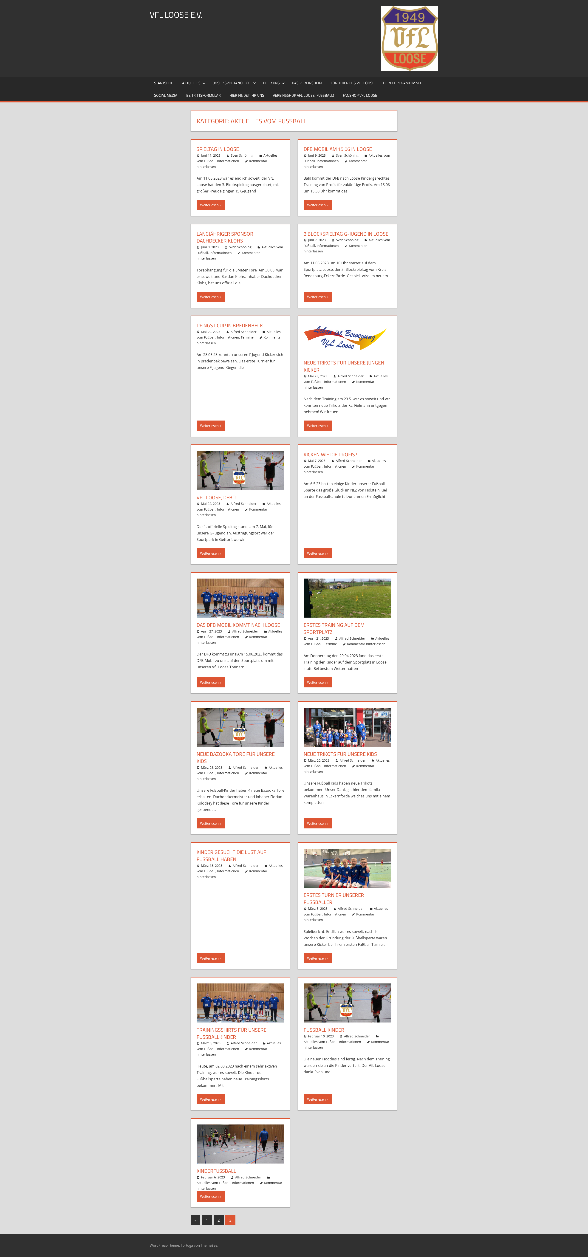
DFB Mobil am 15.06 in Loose (338, 149)
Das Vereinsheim (307, 83)
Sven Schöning (242, 155)
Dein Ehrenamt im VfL (402, 83)
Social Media (165, 95)
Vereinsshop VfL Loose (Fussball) (303, 95)
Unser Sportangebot (231, 83)
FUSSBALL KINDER (324, 1030)
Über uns (271, 83)
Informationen (228, 161)
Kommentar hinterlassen (366, 644)
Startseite (163, 83)
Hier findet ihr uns (246, 95)
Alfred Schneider (244, 332)
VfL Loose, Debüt (217, 497)
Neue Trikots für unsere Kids (340, 754)
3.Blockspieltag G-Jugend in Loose (346, 234)
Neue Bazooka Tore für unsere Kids (236, 757)
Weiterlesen (209, 205)
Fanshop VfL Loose (360, 95)
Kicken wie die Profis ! (330, 454)
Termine (247, 337)
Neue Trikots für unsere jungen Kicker (344, 366)
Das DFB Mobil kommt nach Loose (238, 625)
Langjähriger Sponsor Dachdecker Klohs (225, 237)
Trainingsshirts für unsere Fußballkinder (231, 1033)
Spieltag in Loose (218, 149)
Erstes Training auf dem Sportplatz (334, 628)
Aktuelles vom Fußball (320, 1041)
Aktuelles (191, 83)
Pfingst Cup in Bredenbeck (230, 325)
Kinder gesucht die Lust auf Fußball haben (231, 855)
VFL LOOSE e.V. (176, 14)
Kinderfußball (216, 1171)
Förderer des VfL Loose (352, 83)
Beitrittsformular (203, 95)
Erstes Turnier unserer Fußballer (334, 898)
